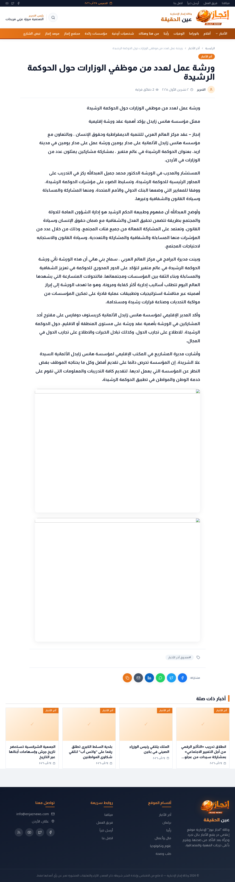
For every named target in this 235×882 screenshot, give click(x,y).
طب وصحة (163, 853)
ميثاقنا (225, 3)
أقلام (207, 33)
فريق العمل (210, 3)
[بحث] (53, 17)
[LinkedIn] (149, 677)
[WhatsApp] (160, 677)
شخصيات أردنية (123, 33)
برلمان (166, 822)
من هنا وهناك (149, 33)
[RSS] (19, 832)
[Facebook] (18, 3)
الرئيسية (210, 48)
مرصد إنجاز (52, 33)
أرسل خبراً (193, 3)
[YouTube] (7, 3)
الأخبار (223, 33)
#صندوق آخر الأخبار (179, 657)
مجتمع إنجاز (72, 33)
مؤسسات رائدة (96, 33)
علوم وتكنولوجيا (160, 846)
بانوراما (194, 33)
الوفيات (179, 33)
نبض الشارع (31, 33)
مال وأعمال (163, 838)
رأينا (166, 33)
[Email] (138, 677)
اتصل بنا (178, 3)
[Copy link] (127, 677)
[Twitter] (12, 3)
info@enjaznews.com (32, 814)
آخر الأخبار (194, 48)
